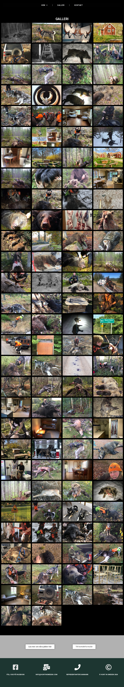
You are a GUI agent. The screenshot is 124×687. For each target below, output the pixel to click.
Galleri (61, 5)
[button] (40, 646)
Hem (43, 5)
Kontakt (78, 5)
